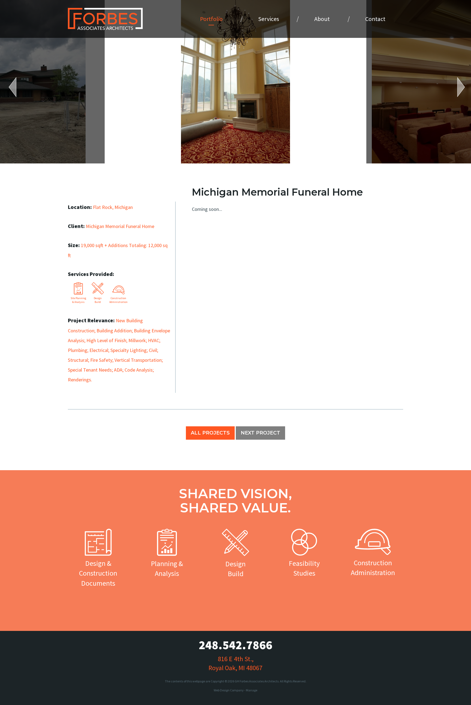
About (322, 19)
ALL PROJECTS (210, 433)
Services (268, 19)
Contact (375, 19)
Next (457, 87)
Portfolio (211, 19)
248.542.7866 (235, 644)
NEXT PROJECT (260, 433)
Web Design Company (229, 690)
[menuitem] (211, 19)
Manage (251, 690)
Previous (16, 87)
